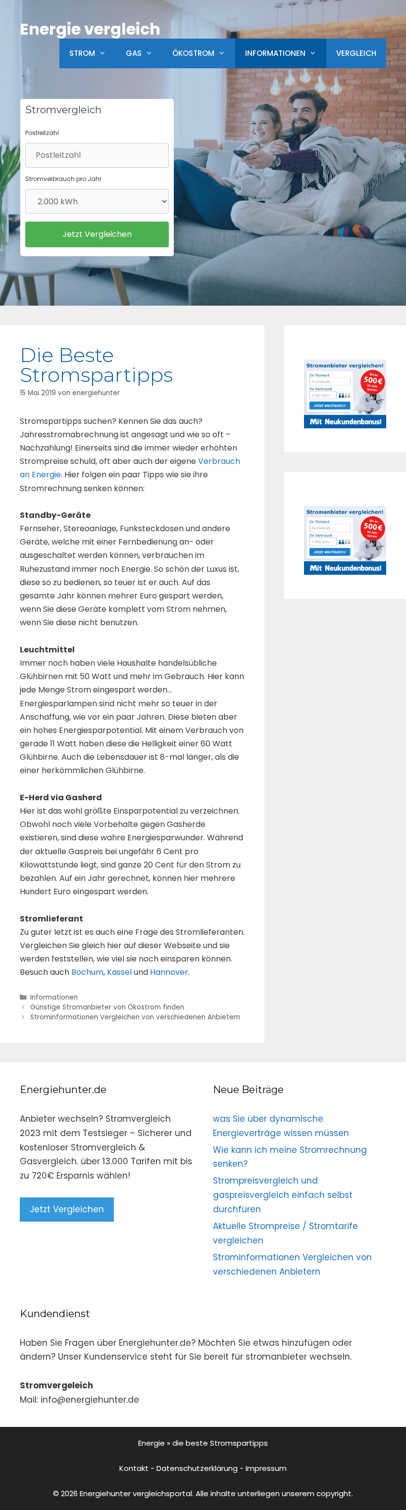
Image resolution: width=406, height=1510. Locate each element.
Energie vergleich (90, 29)
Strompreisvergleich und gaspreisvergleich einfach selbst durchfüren (283, 1195)
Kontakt (134, 1468)
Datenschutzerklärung (197, 1468)
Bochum (87, 972)
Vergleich (356, 53)
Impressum (266, 1468)
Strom (82, 53)
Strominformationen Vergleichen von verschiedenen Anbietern (135, 1017)
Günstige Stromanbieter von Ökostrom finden (107, 1007)
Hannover (169, 972)
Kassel (119, 972)
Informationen (275, 53)
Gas (134, 53)
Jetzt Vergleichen (67, 1209)
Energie (151, 1443)
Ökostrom (193, 53)
